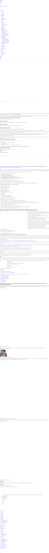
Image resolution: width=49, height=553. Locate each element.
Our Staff (2, 511)
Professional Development (4, 538)
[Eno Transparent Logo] (5, 490)
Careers (1, 513)
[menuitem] (24, 0)
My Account (1, 1)
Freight (1, 527)
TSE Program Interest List (10, 486)
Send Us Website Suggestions (4, 522)
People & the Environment (4, 533)
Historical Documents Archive (4, 547)
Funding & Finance (3, 531)
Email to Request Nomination (4, 276)
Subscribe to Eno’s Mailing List (4, 520)
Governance (2, 532)
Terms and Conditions (3, 521)
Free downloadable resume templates (5, 268)
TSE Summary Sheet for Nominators (5, 278)
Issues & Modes (2, 524)
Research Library (3, 546)
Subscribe (1, 0)
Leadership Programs (3, 539)
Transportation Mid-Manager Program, (42, 170)
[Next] (0, 168)
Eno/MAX (47, 170)
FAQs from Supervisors (3, 281)
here (11, 154)
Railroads (2, 529)
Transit (1, 530)
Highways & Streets (3, 526)
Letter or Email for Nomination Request (5, 275)
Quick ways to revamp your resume (11, 267)
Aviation (2, 525)
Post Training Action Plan (3, 280)
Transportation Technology (4, 534)
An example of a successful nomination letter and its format (7, 272)
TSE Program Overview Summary (4, 277)
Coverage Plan (2, 279)
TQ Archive (2, 548)
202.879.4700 (4, 497)
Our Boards (2, 512)
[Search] (0, 56)
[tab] (3, 166)
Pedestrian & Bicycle (3, 528)
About (1, 510)
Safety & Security (3, 535)
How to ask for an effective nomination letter (6, 271)
